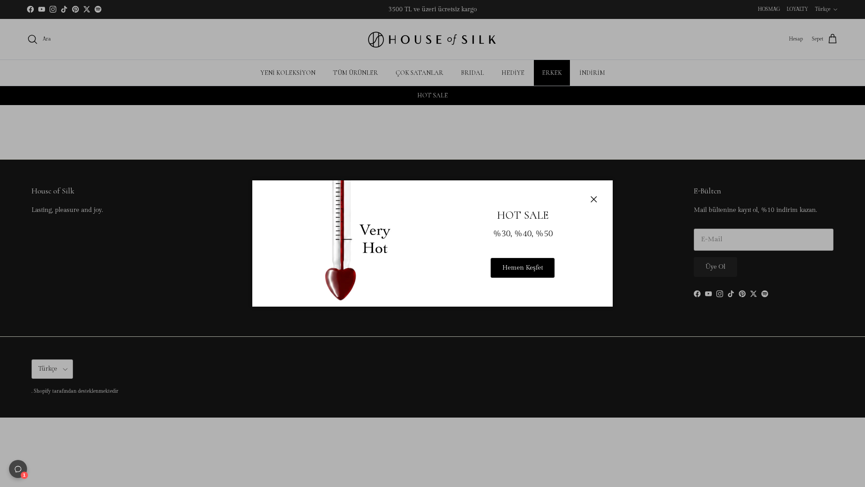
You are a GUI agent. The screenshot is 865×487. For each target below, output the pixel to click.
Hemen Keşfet (522, 267)
